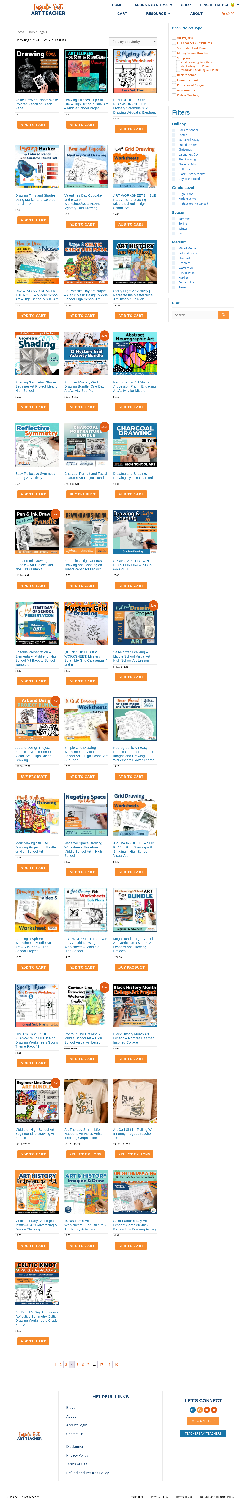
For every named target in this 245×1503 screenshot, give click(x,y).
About (196, 13)
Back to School (187, 75)
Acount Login (76, 1425)
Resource (156, 13)
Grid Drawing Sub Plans (196, 62)
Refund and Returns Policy (87, 1472)
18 (109, 1364)
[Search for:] (195, 315)
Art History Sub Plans (195, 66)
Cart (122, 13)
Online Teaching (188, 95)
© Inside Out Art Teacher (23, 1497)
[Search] (223, 315)
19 (116, 1364)
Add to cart (33, 125)
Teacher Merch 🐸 (217, 5)
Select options (85, 1154)
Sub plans (183, 58)
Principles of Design (190, 85)
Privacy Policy (77, 1455)
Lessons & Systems (149, 5)
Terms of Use (76, 1464)
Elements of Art (187, 80)
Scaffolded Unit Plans (191, 48)
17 (101, 1364)
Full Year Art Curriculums (194, 43)
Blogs (70, 1407)
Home (117, 5)
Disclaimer (74, 1446)
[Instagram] (193, 1410)
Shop (186, 5)
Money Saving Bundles (192, 53)
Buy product (83, 494)
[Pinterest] (200, 1410)
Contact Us (75, 1433)
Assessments (186, 90)
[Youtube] (207, 1410)
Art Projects (185, 38)
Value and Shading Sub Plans (200, 70)
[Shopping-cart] (214, 1410)
